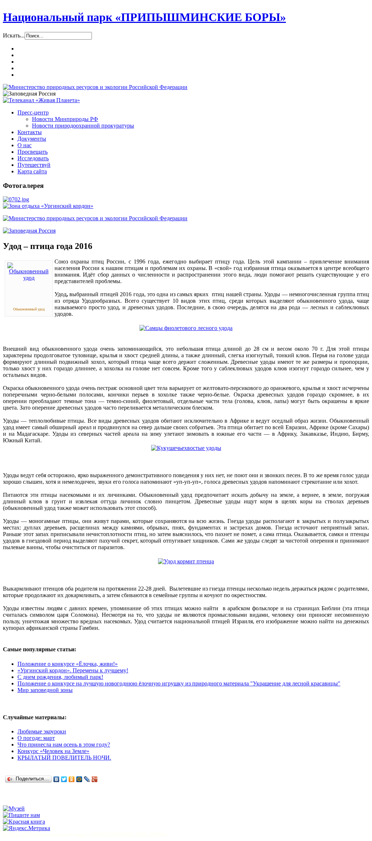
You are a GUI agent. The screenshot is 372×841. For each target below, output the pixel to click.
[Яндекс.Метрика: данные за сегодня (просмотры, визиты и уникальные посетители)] (26, 828)
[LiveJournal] (87, 779)
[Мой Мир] (79, 779)
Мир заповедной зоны (45, 690)
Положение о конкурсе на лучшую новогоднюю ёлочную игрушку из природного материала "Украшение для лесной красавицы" (178, 683)
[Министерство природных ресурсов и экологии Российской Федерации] (95, 87)
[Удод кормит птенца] (186, 561)
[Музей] (14, 808)
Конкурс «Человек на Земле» (53, 751)
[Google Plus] (94, 779)
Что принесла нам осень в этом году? (63, 744)
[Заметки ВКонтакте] (10, 798)
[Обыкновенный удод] (28, 278)
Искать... (14, 35)
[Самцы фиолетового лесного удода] (186, 328)
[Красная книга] (24, 821)
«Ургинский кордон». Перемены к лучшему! (72, 670)
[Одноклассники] (72, 779)
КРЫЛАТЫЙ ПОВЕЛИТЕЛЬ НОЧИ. (64, 758)
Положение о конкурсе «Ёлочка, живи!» (67, 664)
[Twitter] (64, 779)
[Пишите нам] (21, 815)
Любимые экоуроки (41, 731)
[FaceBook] (37, 798)
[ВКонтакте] (56, 779)
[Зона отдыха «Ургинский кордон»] (48, 206)
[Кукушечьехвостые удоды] (186, 448)
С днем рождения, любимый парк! (60, 677)
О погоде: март (36, 738)
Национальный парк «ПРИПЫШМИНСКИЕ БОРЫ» (144, 17)
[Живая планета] (41, 100)
